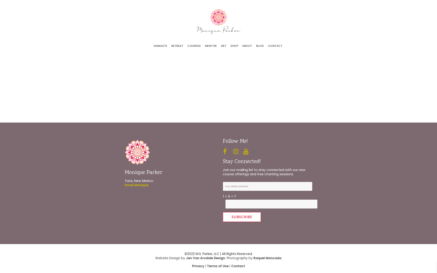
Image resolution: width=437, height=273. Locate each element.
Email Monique (136, 185)
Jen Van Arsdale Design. (206, 258)
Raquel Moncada (267, 258)
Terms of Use (218, 266)
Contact (238, 266)
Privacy (198, 266)
